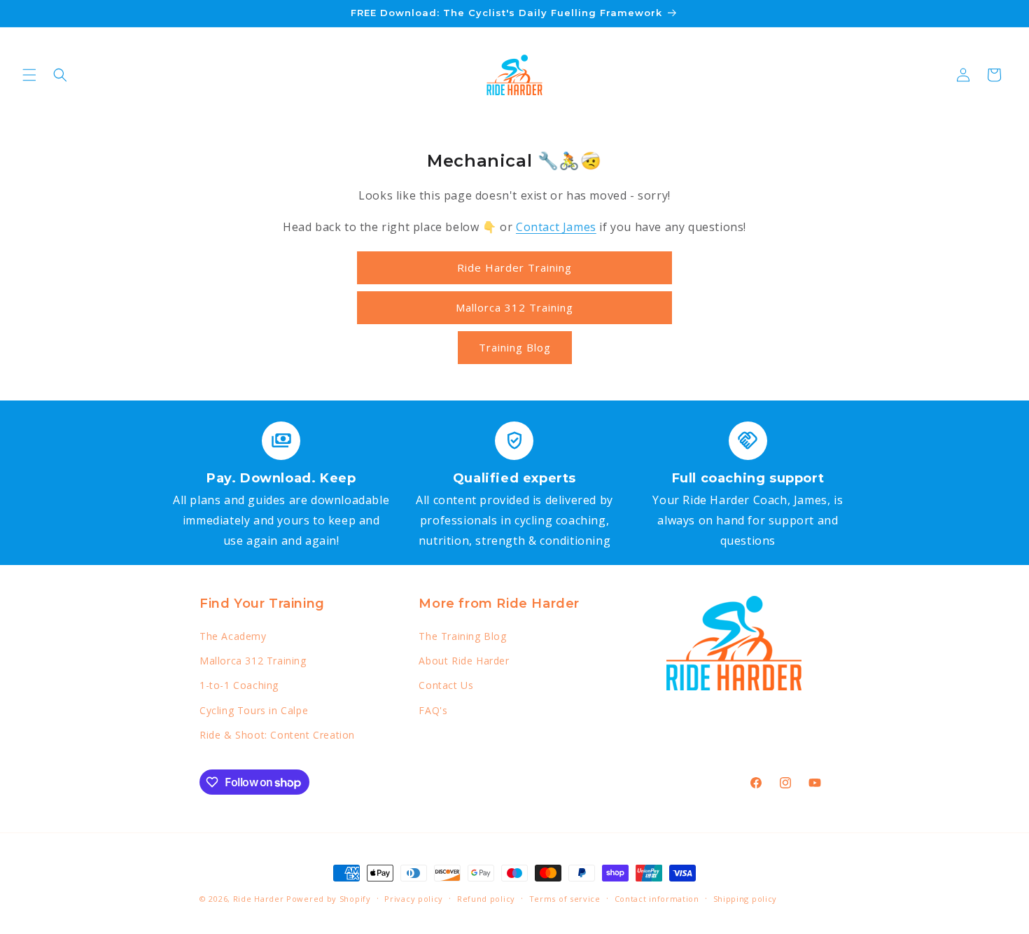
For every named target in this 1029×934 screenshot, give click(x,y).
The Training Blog (462, 636)
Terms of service (565, 898)
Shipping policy (745, 898)
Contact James (556, 227)
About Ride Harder (464, 660)
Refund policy (486, 898)
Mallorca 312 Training (514, 307)
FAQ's (433, 710)
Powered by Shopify (328, 898)
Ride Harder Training (514, 267)
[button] (29, 75)
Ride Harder (258, 898)
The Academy (233, 636)
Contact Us (446, 685)
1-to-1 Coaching (239, 685)
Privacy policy (413, 898)
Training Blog (515, 347)
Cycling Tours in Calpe (254, 710)
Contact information (657, 898)
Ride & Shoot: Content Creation (277, 734)
